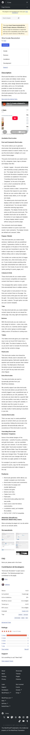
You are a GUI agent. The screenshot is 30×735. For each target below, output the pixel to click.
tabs (27, 617)
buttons (20, 614)
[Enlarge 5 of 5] (26, 552)
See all (26, 649)
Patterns (18, 679)
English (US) (25, 611)
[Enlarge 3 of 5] (26, 535)
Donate (19, 690)
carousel (26, 614)
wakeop (7, 584)
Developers (5, 690)
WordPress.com (7, 698)
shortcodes (17, 617)
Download (5, 45)
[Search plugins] (18, 18)
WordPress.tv (6, 693)
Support (5, 67)
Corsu (7, 713)
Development (7, 63)
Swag (18, 693)
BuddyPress (6, 706)
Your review (5, 649)
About (3, 671)
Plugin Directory (6, 7)
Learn (3, 684)
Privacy (4, 679)
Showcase (19, 671)
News (3, 673)
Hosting (4, 676)
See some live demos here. (9, 99)
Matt (4, 700)
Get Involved (20, 684)
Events (18, 687)
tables (22, 617)
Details (5, 51)
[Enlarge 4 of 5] (26, 543)
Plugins (18, 676)
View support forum (7, 661)
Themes (18, 673)
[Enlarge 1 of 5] (12, 535)
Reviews (5, 55)
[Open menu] (27, 2)
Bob (5, 40)
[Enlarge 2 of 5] (12, 543)
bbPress (5, 703)
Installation (6, 59)
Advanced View (6, 622)
